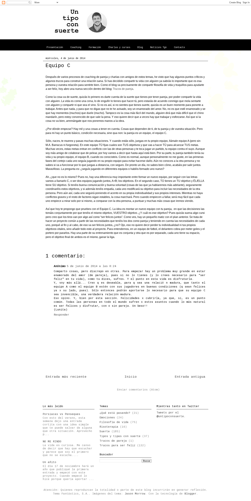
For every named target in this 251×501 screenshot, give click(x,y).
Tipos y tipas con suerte (120, 436)
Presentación (55, 47)
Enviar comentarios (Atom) (138, 389)
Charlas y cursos (119, 47)
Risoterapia (109, 426)
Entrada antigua (190, 377)
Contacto (179, 47)
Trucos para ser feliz (117, 445)
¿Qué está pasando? (115, 413)
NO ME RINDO (52, 441)
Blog (140, 47)
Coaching (75, 47)
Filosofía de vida (114, 422)
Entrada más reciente (66, 377)
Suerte (105, 431)
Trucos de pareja (123, 88)
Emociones (107, 417)
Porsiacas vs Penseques (61, 414)
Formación (95, 47)
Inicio (130, 377)
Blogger (190, 493)
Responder (61, 314)
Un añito (49, 462)
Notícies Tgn (158, 47)
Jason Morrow (135, 493)
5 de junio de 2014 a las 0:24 (91, 266)
